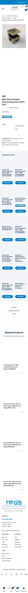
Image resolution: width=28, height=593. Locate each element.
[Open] (3, 8)
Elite (17, 143)
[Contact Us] (7, 117)
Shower (11, 145)
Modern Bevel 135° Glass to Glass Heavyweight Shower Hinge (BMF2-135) (12, 406)
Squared (16, 145)
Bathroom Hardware (12, 16)
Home (3, 16)
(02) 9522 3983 (7, 519)
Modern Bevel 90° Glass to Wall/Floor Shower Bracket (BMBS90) (11, 367)
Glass (3, 145)
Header (14, 18)
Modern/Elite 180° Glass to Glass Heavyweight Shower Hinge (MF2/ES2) (12, 445)
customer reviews (13, 107)
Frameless (21, 143)
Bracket (14, 143)
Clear (16, 129)
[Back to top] (22, 582)
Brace (9, 143)
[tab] (14, 307)
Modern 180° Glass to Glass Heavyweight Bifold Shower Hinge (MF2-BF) (12, 483)
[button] (24, 26)
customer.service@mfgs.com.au (12, 530)
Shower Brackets (6, 18)
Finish (4, 124)
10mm (6, 143)
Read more (7, 182)
